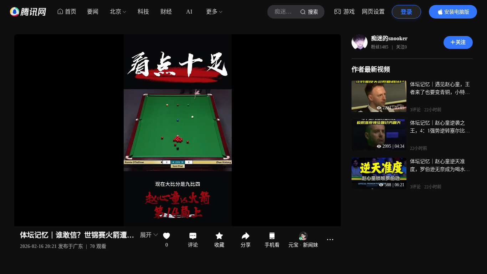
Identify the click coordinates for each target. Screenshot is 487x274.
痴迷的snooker (389, 38)
